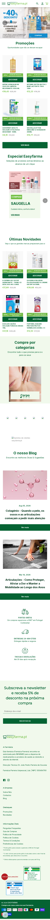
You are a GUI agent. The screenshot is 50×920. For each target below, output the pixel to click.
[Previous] (4, 22)
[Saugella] (24, 182)
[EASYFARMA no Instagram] (8, 780)
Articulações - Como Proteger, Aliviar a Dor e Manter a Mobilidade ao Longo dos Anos (25, 583)
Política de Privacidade (12, 834)
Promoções (7, 812)
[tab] (19, 37)
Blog (5, 798)
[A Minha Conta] (42, 3)
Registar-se (25, 721)
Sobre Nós (7, 792)
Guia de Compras (10, 831)
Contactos (7, 795)
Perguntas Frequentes (12, 828)
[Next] (45, 22)
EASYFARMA (13, 903)
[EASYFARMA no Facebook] (4, 780)
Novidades (7, 815)
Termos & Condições (11, 841)
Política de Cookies (11, 838)
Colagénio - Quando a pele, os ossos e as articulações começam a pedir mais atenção (25, 514)
